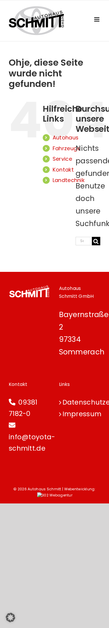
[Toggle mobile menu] (97, 19)
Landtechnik (69, 180)
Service (62, 158)
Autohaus (65, 137)
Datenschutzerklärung (80, 402)
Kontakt (63, 169)
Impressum (80, 414)
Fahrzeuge (67, 148)
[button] (10, 617)
